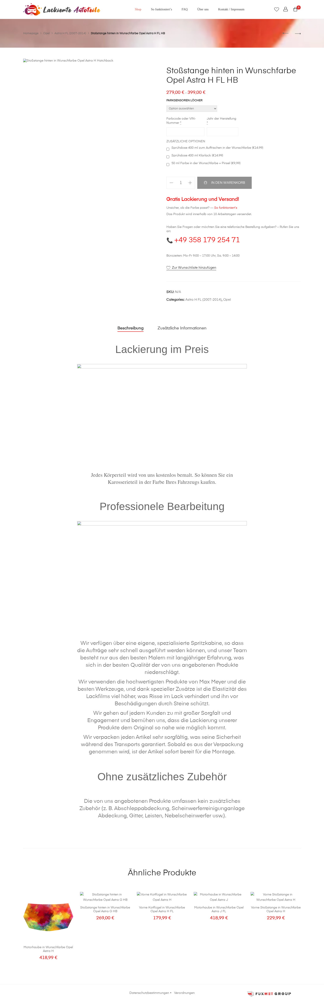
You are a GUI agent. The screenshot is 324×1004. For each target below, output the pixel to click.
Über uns (203, 9)
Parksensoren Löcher (184, 100)
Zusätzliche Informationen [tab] (182, 328)
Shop (138, 9)
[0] (295, 9)
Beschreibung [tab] (130, 328)
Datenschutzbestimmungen (149, 993)
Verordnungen (184, 993)
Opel (227, 299)
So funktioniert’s (161, 9)
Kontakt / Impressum (231, 9)
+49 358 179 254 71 (207, 240)
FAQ (185, 9)
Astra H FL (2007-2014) (203, 299)
